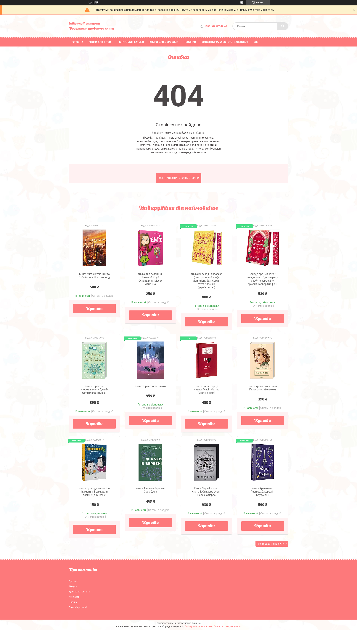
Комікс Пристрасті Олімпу (150, 386)
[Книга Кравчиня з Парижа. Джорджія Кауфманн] (262, 462)
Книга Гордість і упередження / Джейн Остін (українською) (94, 389)
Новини (73, 602)
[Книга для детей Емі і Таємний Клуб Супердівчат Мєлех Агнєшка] (150, 248)
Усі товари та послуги (271, 543)
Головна (77, 42)
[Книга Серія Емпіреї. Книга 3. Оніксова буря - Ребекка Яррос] (206, 462)
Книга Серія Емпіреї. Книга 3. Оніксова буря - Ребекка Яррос (206, 491)
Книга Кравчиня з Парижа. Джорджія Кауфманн (262, 491)
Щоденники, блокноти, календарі (225, 42)
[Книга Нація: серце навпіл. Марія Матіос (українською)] (206, 360)
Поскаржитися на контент (198, 626)
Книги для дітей (100, 42)
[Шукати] (282, 26)
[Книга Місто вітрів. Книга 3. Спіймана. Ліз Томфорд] (94, 248)
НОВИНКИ (190, 42)
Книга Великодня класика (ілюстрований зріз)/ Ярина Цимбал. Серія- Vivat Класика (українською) (206, 280)
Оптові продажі (78, 607)
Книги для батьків (131, 42)
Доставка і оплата (79, 591)
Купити (94, 309)
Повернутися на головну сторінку (179, 178)
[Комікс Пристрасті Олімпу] (150, 360)
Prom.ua (196, 623)
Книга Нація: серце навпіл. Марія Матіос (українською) (206, 389)
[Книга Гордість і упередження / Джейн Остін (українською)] (94, 360)
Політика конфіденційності (228, 626)
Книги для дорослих (163, 42)
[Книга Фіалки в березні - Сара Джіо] (150, 462)
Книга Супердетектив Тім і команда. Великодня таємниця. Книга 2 (94, 491)
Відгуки (73, 586)
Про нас (73, 581)
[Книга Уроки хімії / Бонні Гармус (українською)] (262, 360)
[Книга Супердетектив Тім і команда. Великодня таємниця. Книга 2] (94, 462)
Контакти (74, 596)
